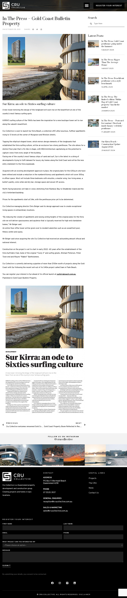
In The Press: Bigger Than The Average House (110, 62)
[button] (87, 6)
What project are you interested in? (18, 542)
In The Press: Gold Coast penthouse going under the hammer (112, 44)
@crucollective (63, 439)
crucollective (10, 446)
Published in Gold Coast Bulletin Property (19, 278)
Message (6, 550)
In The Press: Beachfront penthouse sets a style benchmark (112, 81)
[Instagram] (19, 463)
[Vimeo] (67, 583)
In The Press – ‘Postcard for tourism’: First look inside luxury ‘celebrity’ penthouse (112, 124)
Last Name (68, 524)
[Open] (10, 455)
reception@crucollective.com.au (57, 502)
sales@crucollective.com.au (55, 511)
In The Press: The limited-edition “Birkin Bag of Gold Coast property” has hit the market (111, 102)
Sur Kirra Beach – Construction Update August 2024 (110, 144)
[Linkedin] (74, 583)
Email (4, 533)
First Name (7, 524)
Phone (66, 533)
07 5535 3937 (49, 492)
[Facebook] (52, 583)
